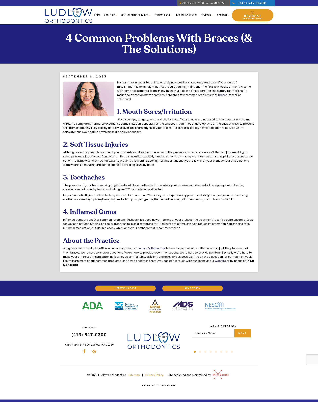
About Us (109, 15)
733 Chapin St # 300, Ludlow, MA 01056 (203, 3)
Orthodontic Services (134, 15)
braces (222, 95)
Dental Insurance (186, 15)
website (220, 260)
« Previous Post (125, 288)
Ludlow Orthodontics (151, 248)
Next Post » (192, 288)
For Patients (162, 15)
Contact (222, 15)
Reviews (206, 15)
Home (97, 15)
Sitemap (134, 375)
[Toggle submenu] (116, 15)
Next (242, 333)
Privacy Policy (154, 375)
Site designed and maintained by (189, 375)
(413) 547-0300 (252, 3)
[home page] (68, 15)
